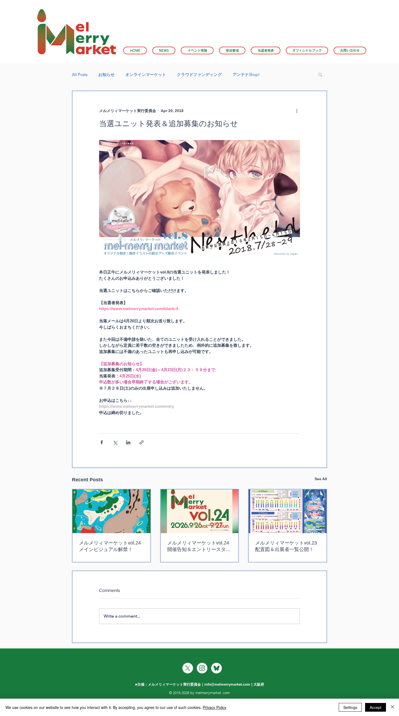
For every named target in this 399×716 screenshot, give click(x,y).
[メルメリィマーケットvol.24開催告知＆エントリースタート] (200, 511)
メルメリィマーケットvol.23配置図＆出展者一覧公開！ (286, 546)
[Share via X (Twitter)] (115, 442)
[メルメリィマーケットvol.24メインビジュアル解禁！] (111, 511)
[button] (197, 50)
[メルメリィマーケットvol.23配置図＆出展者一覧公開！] (288, 511)
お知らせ (106, 74)
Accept (375, 707)
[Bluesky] (216, 668)
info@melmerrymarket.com (227, 684)
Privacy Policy (214, 707)
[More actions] (296, 110)
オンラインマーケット (145, 74)
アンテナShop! (246, 74)
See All (321, 479)
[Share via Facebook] (101, 442)
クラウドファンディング (199, 74)
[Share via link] (141, 442)
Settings (350, 707)
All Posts (79, 74)
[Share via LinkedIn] (128, 442)
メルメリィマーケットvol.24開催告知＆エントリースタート (199, 546)
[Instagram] (202, 668)
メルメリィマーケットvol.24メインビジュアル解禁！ (110, 546)
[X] (187, 668)
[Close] (392, 707)
